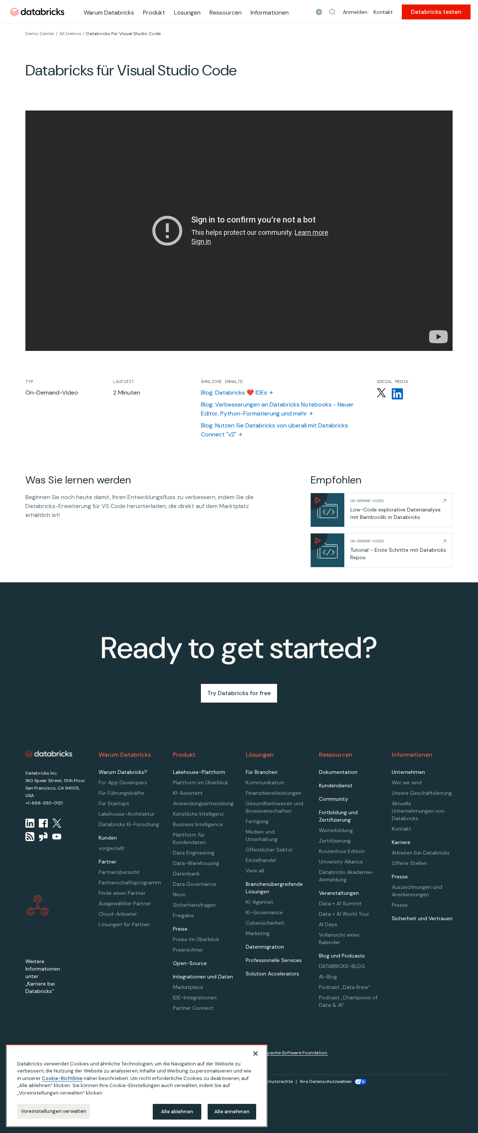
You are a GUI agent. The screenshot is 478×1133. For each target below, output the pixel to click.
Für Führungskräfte (121, 793)
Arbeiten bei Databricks (421, 852)
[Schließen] (255, 1053)
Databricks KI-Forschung (129, 824)
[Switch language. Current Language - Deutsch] (318, 11)
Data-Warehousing (196, 863)
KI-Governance (264, 912)
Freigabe (183, 915)
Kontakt (383, 12)
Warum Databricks (109, 12)
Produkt (154, 12)
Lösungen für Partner (124, 924)
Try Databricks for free (239, 693)
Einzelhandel (261, 860)
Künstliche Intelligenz (198, 813)
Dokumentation (338, 772)
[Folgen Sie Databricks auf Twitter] (381, 393)
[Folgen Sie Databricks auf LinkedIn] (397, 393)
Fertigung (257, 821)
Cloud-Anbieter (118, 914)
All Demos (70, 34)
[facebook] (43, 823)
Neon (179, 894)
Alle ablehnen (177, 1111)
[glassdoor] (43, 836)
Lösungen (187, 12)
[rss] (29, 836)
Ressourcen (225, 12)
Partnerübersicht (119, 872)
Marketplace (188, 987)
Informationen (270, 12)
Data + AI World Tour (344, 914)
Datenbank (186, 873)
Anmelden (355, 12)
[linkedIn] (29, 823)
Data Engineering (193, 852)
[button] (332, 11)
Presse (400, 905)
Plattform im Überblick (200, 782)
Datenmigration (265, 946)
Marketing (258, 933)
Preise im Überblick (196, 939)
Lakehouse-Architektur (127, 813)
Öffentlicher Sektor (269, 849)
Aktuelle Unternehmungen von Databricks (418, 811)
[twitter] (56, 823)
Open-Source (190, 963)
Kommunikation (265, 782)
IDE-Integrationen (195, 997)
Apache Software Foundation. (296, 1053)
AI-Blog (328, 976)
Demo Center (40, 34)
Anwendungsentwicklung (203, 803)
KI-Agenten (259, 902)
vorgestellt (112, 848)
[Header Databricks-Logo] (37, 12)
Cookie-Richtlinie (62, 1078)
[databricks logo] (48, 754)
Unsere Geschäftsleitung (422, 793)
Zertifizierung (335, 840)
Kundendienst (336, 785)
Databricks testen (436, 12)
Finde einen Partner (122, 893)
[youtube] (56, 836)
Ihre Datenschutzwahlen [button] (326, 1081)
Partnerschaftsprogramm (130, 882)
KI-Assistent (188, 793)
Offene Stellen (409, 863)
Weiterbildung (336, 830)
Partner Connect (193, 1008)
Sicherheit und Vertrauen (422, 918)
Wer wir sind (407, 782)
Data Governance (194, 884)
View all (255, 870)
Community (333, 799)
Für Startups (114, 803)
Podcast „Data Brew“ (344, 987)
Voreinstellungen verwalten (53, 1111)
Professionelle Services (274, 960)
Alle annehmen (231, 1111)
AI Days (328, 924)
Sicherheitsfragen (194, 905)
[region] (136, 1086)
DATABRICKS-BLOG (342, 966)
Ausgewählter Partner (125, 903)
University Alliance (341, 861)
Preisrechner (188, 949)
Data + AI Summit (340, 903)
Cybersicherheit (265, 922)
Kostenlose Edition (342, 851)
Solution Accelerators (272, 973)
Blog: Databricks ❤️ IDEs (234, 392)
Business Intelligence (198, 824)
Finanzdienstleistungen (273, 793)
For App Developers (123, 782)
